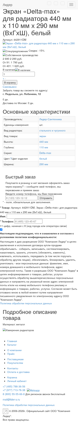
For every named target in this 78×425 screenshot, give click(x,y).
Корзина (12, 377)
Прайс (11, 353)
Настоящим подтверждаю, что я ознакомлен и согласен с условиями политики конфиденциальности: (37, 235)
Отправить (46, 198)
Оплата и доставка (18, 372)
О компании (14, 350)
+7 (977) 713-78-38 (14, 390)
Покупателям (15, 363)
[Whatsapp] (33, 390)
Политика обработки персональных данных (26, 303)
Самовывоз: (10, 86)
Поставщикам (15, 359)
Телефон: (7, 221)
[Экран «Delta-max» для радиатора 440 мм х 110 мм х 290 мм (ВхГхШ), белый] (39, 44)
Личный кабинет (16, 381)
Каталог (12, 344)
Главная (12, 341)
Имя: (3, 216)
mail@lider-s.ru (11, 399)
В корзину (10, 82)
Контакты (12, 368)
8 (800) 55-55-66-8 (14, 394)
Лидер (7, 4)
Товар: (5, 207)
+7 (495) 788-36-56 (14, 386)
